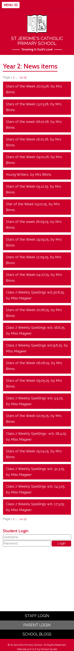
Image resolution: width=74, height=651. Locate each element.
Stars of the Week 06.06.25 (27, 363)
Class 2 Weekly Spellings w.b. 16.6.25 (35, 327)
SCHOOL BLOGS (37, 634)
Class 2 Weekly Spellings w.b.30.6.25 (35, 292)
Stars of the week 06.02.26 (27, 122)
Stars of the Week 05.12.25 (27, 186)
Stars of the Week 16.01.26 (27, 139)
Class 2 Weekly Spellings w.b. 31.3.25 (35, 469)
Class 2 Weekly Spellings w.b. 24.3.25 (35, 486)
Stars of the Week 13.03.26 (27, 104)
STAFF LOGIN (37, 616)
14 (21, 77)
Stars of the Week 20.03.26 (27, 86)
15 (25, 77)
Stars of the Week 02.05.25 (27, 416)
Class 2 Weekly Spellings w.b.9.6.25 (34, 345)
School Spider (49, 649)
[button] (11, 5)
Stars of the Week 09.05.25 (27, 380)
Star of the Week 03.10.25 (26, 204)
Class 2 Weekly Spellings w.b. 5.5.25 (34, 398)
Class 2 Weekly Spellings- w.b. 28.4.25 (36, 434)
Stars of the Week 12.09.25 (27, 257)
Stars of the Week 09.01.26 (27, 157)
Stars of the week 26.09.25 (27, 222)
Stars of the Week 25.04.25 (27, 451)
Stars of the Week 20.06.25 (27, 310)
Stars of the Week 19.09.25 (27, 239)
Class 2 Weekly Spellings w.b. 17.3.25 (35, 504)
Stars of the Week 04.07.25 (27, 275)
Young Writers (17, 174)
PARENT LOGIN (37, 625)
